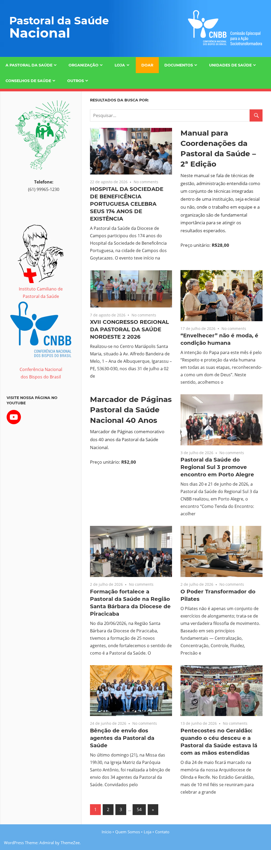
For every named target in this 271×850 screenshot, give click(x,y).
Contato (162, 831)
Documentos (178, 65)
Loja (120, 65)
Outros (75, 80)
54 (139, 809)
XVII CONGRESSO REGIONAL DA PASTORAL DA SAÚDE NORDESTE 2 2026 (129, 329)
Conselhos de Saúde (28, 80)
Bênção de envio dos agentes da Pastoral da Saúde (122, 738)
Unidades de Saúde (230, 65)
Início (106, 831)
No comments (146, 181)
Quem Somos (127, 831)
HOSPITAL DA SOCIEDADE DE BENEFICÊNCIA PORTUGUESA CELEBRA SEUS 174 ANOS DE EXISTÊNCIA (126, 204)
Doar (147, 65)
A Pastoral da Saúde (29, 65)
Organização (83, 65)
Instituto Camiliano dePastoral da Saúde (41, 292)
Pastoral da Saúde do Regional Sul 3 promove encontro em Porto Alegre (217, 467)
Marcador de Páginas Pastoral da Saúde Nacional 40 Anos (131, 409)
